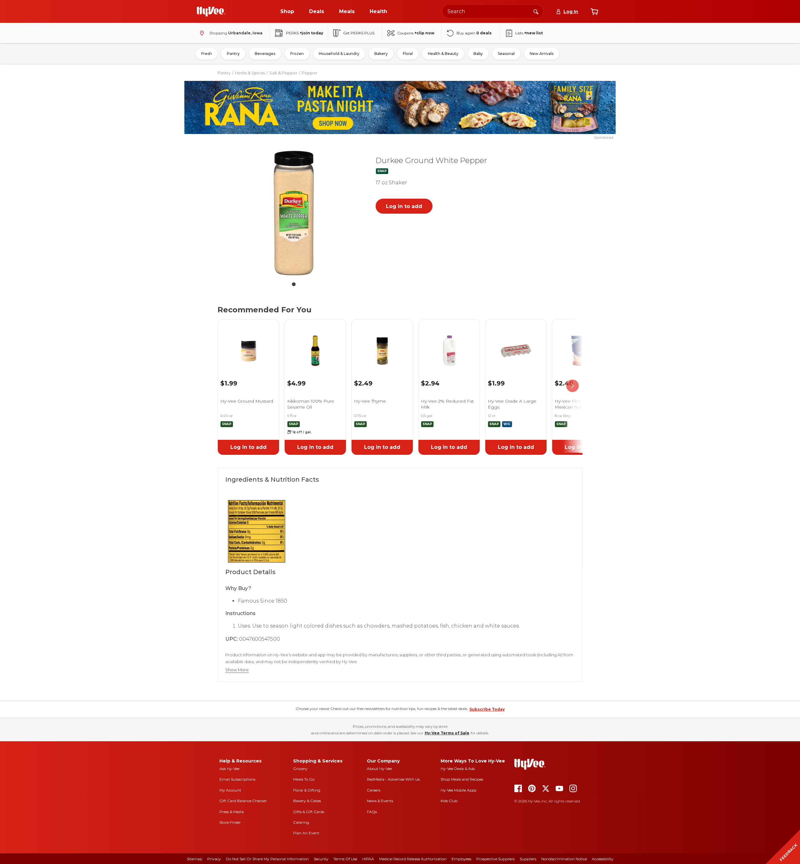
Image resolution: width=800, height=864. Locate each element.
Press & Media (231, 811)
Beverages (265, 53)
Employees (461, 859)
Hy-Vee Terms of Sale (447, 733)
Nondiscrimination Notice (564, 859)
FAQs (372, 811)
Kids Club (449, 800)
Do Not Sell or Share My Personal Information (267, 859)
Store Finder (230, 822)
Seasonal (506, 53)
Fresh (206, 53)
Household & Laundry (339, 53)
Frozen (297, 53)
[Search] (535, 11)
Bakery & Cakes (307, 800)
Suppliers (528, 859)
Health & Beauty (443, 53)
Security (321, 859)
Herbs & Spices (250, 72)
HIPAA (368, 859)
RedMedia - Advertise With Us (393, 779)
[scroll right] (572, 386)
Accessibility (602, 859)
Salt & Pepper (283, 72)
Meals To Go (303, 779)
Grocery (300, 768)
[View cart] (594, 11)
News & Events (380, 800)
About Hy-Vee (379, 768)
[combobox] (492, 11)
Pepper (310, 72)
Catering (301, 822)
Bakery (381, 53)
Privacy (214, 859)
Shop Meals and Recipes (462, 779)
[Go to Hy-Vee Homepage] (211, 12)
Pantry (233, 53)
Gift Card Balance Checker (243, 800)
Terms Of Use (345, 859)
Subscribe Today (487, 709)
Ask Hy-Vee (229, 768)
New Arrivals (541, 53)
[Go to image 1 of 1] (294, 284)
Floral (408, 53)
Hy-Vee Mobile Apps (458, 790)
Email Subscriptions (237, 779)
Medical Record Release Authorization (413, 859)
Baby (478, 53)
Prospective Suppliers (495, 859)
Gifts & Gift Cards (308, 811)
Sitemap (194, 859)
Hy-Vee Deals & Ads (458, 768)
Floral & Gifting (306, 790)
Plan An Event (306, 833)
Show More (237, 670)
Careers (373, 790)
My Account (230, 790)
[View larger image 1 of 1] (293, 213)
